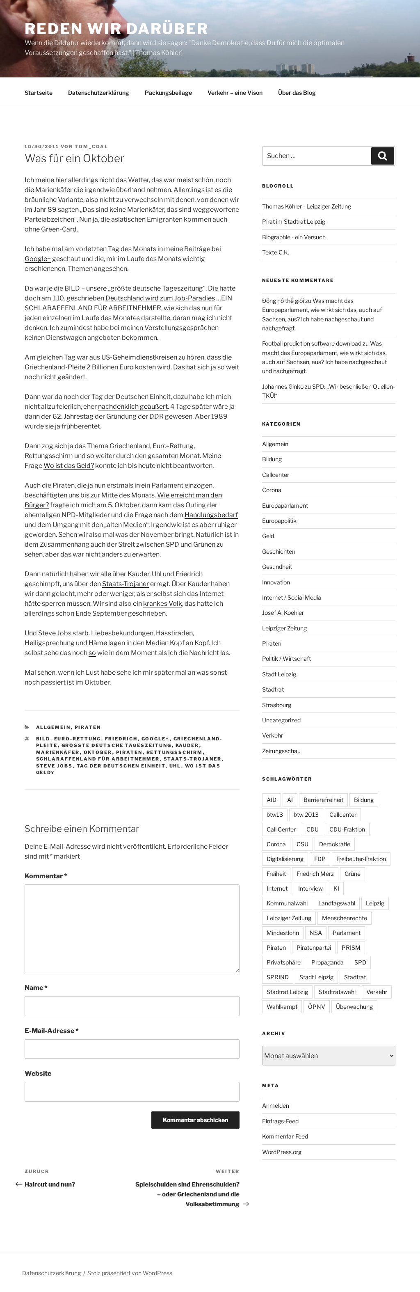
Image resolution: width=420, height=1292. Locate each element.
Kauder (187, 745)
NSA (316, 932)
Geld (268, 535)
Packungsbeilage (168, 92)
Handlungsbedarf (211, 515)
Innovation (276, 582)
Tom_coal (91, 146)
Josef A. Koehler (283, 612)
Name (36, 988)
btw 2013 (306, 814)
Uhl (175, 766)
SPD (360, 962)
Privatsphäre (284, 962)
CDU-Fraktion (347, 829)
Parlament (347, 932)
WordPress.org (281, 1151)
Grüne (353, 873)
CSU (302, 844)
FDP (320, 858)
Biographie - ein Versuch (294, 237)
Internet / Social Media (291, 597)
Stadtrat (273, 689)
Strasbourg (276, 704)
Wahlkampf (282, 1006)
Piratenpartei (314, 947)
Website (38, 1073)
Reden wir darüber (117, 29)
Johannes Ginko (283, 386)
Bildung (272, 459)
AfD (271, 799)
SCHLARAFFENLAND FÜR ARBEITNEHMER (98, 759)
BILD (43, 739)
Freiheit (276, 873)
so (92, 653)
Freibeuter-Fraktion (361, 858)
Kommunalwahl (287, 903)
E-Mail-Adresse (52, 1031)
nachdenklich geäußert (133, 406)
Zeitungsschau (281, 750)
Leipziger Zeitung (284, 628)
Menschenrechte (344, 917)
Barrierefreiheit (323, 799)
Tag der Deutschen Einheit (121, 766)
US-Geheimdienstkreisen (139, 357)
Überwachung (354, 1006)
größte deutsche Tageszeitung (117, 745)
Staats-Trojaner (125, 584)
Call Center (281, 829)
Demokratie (334, 844)
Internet (277, 888)
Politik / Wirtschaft (286, 658)
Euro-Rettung (77, 739)
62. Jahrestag (73, 416)
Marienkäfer (58, 752)
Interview (310, 888)
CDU (312, 829)
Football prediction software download (311, 343)
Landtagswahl (336, 903)
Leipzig (375, 903)
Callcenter (275, 474)
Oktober (98, 752)
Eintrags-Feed (280, 1121)
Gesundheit (277, 566)
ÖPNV (316, 1006)
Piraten (88, 727)
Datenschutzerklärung (98, 92)
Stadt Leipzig (279, 674)
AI (290, 799)
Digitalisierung (285, 858)
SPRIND (278, 977)
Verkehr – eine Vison (235, 92)
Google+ (38, 259)
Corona (271, 489)
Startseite (38, 92)
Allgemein (53, 727)
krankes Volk (162, 603)
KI (336, 888)
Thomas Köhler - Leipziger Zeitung (306, 206)
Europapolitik (279, 520)
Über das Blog (297, 92)
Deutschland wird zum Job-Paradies (160, 298)
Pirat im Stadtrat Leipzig (293, 221)
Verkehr (272, 735)
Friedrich (121, 739)
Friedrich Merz (315, 873)
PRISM (351, 947)
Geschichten (278, 551)
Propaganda (327, 962)
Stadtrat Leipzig (287, 991)
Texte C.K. (275, 252)
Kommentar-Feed (285, 1136)
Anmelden (275, 1105)
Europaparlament (285, 505)
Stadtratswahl (337, 991)
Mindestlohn (283, 932)
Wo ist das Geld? (68, 466)
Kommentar (46, 876)
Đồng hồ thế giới (283, 300)
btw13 (275, 814)
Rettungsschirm (174, 752)
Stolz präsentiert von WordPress (129, 1272)
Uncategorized (281, 720)
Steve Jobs (54, 766)
